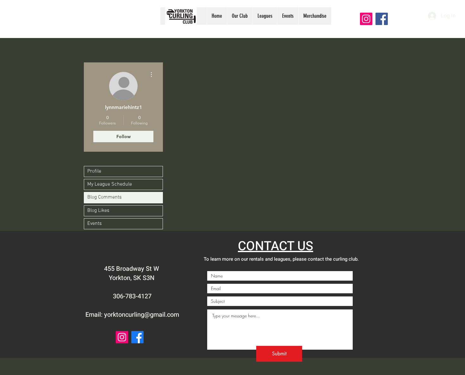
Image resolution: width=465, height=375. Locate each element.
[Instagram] (366, 19)
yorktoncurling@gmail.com (141, 314)
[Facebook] (381, 19)
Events (94, 223)
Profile (94, 171)
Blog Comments (104, 197)
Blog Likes (98, 210)
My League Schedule (109, 184)
